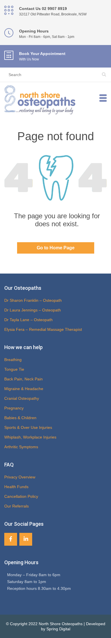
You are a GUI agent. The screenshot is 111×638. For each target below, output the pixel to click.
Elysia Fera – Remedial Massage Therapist (43, 329)
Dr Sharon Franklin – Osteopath (33, 300)
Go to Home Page (56, 247)
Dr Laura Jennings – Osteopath (32, 310)
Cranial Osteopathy (21, 398)
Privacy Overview (19, 477)
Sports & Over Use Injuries (28, 427)
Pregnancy (14, 408)
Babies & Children (20, 417)
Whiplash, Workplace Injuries (30, 437)
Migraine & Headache (23, 388)
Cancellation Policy (21, 496)
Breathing (13, 359)
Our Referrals (16, 506)
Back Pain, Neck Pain (23, 379)
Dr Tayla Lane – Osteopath (28, 319)
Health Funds (16, 486)
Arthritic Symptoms (21, 447)
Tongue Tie (14, 369)
